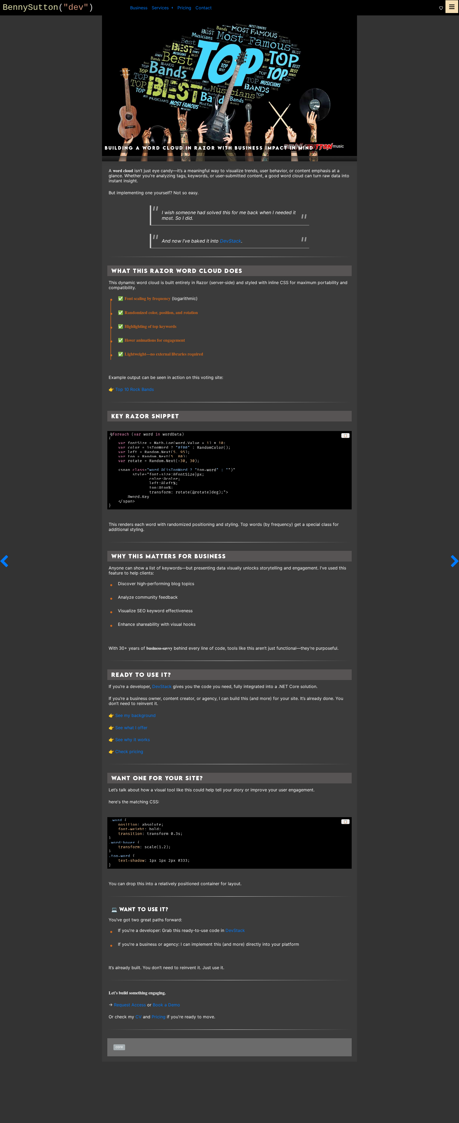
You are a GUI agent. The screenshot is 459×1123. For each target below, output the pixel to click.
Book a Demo (166, 1004)
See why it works (132, 739)
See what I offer (131, 727)
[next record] (455, 561)
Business (138, 7)
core (119, 1047)
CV (138, 1016)
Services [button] (161, 7)
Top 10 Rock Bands (134, 389)
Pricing (184, 7)
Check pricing (129, 751)
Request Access (130, 1004)
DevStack (230, 241)
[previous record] (4, 561)
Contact (204, 7)
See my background (135, 715)
